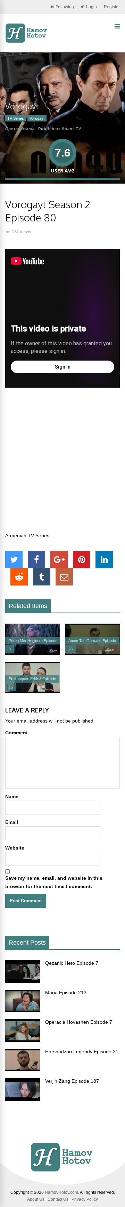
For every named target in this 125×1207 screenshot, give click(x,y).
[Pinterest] (81, 559)
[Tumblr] (41, 576)
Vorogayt (37, 118)
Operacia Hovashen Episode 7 (78, 1022)
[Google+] (59, 559)
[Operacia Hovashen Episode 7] (22, 1040)
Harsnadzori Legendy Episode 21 (81, 1051)
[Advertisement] (62, 463)
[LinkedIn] (104, 559)
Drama (28, 129)
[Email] (64, 576)
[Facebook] (36, 559)
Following (65, 7)
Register (112, 7)
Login (91, 7)
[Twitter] (14, 559)
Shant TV (71, 129)
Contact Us (58, 1199)
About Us (35, 1199)
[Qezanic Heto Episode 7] (22, 981)
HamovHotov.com (61, 1192)
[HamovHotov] (27, 41)
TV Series (15, 118)
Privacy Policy (85, 1199)
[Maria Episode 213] (22, 1010)
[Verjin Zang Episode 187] (22, 1099)
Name (11, 796)
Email (11, 822)
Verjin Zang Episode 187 (72, 1081)
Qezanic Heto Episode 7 (71, 963)
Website (14, 848)
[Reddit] (19, 576)
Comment (16, 732)
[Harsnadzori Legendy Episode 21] (22, 1069)
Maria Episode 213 (65, 992)
